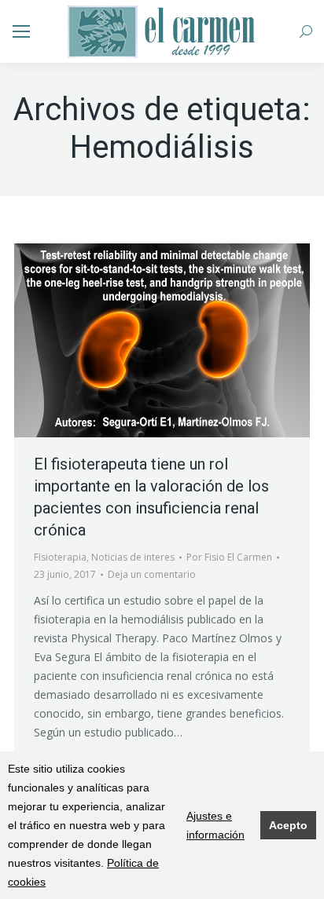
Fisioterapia (60, 557)
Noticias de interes (133, 557)
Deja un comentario (152, 574)
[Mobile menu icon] (21, 31)
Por (229, 557)
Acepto (288, 825)
